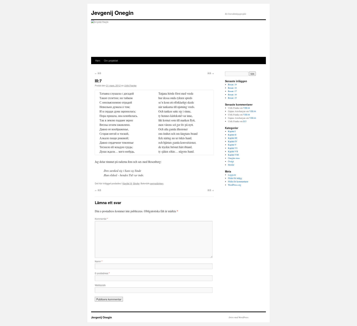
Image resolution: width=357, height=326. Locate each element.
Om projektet (111, 60)
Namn (98, 261)
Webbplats (100, 285)
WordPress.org (234, 184)
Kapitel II (232, 134)
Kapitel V (232, 144)
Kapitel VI (232, 147)
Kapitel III (127, 183)
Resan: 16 (232, 94)
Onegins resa (233, 157)
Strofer (136, 183)
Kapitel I (232, 131)
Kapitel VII (233, 151)
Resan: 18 (232, 87)
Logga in (232, 174)
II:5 (244, 121)
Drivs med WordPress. (239, 317)
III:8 (211, 73)
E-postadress (102, 273)
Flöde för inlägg (235, 178)
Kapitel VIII (233, 154)
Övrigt (231, 161)
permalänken (156, 183)
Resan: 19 (232, 84)
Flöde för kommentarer (238, 181)
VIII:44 (246, 107)
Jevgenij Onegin (112, 13)
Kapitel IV (232, 141)
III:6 (98, 73)
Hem (97, 60)
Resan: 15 (232, 97)
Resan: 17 (232, 91)
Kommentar (101, 218)
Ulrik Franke (130, 85)
